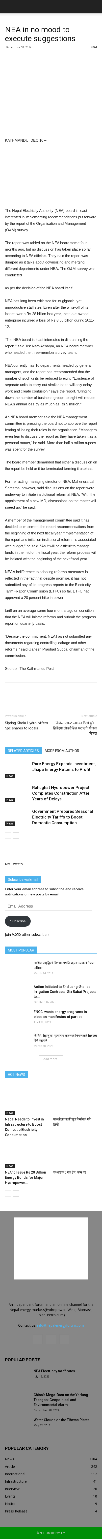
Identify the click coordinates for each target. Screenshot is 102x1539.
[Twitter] (64, 1339)
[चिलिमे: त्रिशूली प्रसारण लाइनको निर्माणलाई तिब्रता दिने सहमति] (17, 1041)
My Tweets (14, 863)
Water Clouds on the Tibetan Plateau (63, 1420)
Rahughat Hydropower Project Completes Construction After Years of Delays (60, 793)
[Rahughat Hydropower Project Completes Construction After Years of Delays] (17, 793)
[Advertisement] (51, 101)
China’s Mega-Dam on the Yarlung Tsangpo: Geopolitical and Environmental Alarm (61, 1400)
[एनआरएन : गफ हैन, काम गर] (75, 1153)
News (9, 776)
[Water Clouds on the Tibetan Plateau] (17, 1426)
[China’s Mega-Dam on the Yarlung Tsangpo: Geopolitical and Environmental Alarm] (17, 1401)
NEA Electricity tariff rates (54, 1371)
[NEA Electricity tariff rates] (17, 1377)
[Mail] (51, 1339)
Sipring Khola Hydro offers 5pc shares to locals (26, 725)
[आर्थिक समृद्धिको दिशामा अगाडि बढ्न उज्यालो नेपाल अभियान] (17, 969)
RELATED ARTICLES (23, 751)
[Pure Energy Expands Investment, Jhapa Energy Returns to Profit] (17, 769)
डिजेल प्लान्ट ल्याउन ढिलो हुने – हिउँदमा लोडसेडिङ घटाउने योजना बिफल (75, 728)
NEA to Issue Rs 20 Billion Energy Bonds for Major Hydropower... (25, 1177)
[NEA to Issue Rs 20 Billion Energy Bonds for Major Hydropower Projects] (27, 1153)
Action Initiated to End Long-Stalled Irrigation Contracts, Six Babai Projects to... (65, 992)
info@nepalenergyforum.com (60, 1325)
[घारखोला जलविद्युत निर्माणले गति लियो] (75, 1100)
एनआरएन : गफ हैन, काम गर (69, 1172)
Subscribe (18, 921)
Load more (49, 1059)
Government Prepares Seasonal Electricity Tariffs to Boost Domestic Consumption (62, 817)
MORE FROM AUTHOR (62, 751)
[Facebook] (38, 1339)
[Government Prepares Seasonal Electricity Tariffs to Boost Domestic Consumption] (17, 817)
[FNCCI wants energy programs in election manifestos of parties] (17, 1018)
